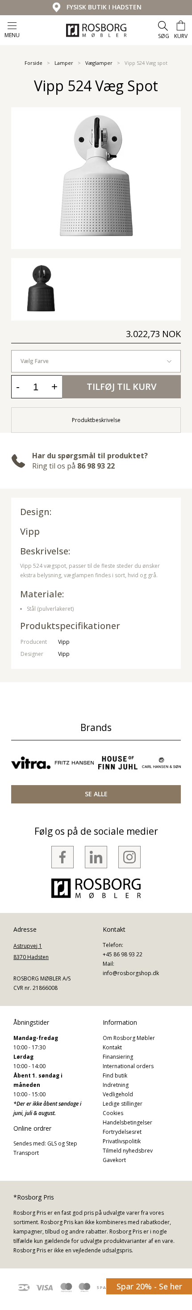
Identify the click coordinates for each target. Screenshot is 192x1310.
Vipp (30, 531)
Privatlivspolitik (122, 1141)
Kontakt (112, 1047)
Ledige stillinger (122, 1103)
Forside (33, 62)
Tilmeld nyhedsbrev (128, 1150)
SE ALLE (96, 794)
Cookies (113, 1113)
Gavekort (114, 1160)
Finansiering (118, 1057)
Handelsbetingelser (127, 1122)
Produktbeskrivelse (96, 420)
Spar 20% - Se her (149, 1286)
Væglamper (99, 62)
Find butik (115, 1075)
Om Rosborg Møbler (129, 1038)
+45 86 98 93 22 (122, 954)
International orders (128, 1066)
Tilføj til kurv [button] (121, 386)
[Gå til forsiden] (96, 30)
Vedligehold (118, 1094)
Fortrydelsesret (122, 1132)
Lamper (63, 62)
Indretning (116, 1085)
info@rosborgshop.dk (131, 973)
